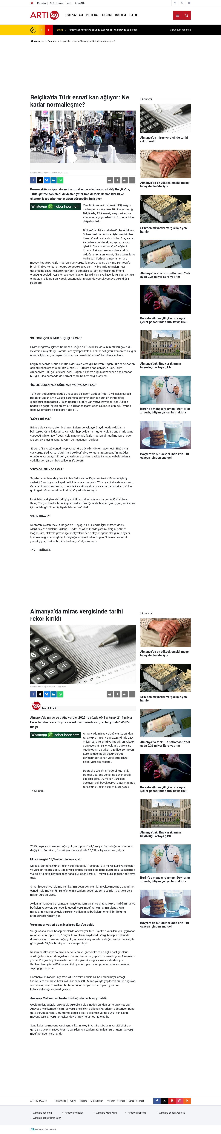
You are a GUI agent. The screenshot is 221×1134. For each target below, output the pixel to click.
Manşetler (41, 3)
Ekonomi (106, 15)
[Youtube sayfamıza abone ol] (172, 1101)
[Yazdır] (110, 180)
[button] (117, 180)
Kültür (133, 15)
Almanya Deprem (137, 1112)
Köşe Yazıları (74, 15)
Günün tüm (180, 29)
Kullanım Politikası (116, 1101)
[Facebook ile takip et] (157, 1101)
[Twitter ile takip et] (164, 1101)
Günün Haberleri (56, 3)
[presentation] (41, 30)
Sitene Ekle (80, 3)
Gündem (120, 15)
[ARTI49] (44, 15)
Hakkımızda (60, 1101)
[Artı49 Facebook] (174, 3)
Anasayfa (39, 41)
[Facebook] (33, 180)
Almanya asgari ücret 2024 (47, 1117)
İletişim (83, 1101)
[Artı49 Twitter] (182, 3)
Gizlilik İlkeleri (97, 1101)
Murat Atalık (49, 708)
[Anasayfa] (32, 3)
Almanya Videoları (74, 1112)
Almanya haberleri (42, 1112)
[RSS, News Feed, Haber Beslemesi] (187, 1101)
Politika (92, 15)
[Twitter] (40, 180)
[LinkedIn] (54, 180)
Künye (73, 1101)
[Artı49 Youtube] (189, 3)
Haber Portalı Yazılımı (45, 1129)
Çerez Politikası (136, 1101)
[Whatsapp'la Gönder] (60, 180)
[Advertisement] (110, 68)
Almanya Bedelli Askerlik (172, 1112)
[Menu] (177, 15)
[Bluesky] (47, 180)
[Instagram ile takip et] (179, 1101)
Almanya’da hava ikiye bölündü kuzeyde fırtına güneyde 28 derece (103, 29)
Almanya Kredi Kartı (106, 1112)
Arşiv (69, 3)
